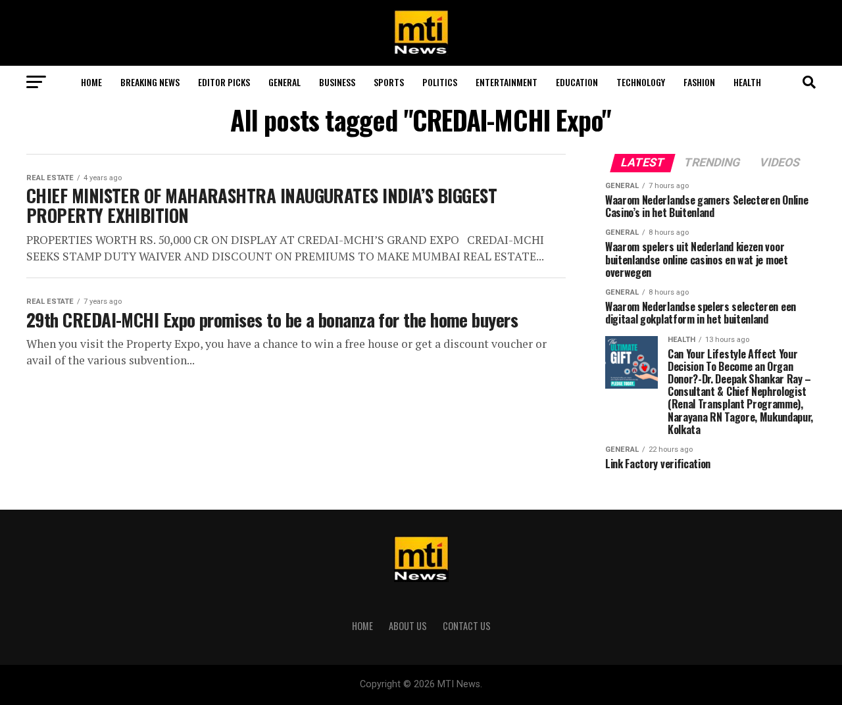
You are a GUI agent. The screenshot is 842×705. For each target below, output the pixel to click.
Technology (640, 82)
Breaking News (150, 82)
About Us (408, 626)
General (284, 82)
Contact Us (467, 626)
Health (747, 82)
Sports (389, 82)
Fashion (699, 82)
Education (577, 82)
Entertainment (506, 82)
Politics (439, 82)
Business (337, 82)
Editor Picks (224, 82)
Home (91, 82)
